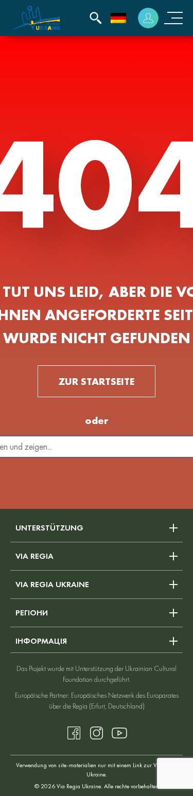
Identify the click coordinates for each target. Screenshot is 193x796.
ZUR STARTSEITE (96, 381)
